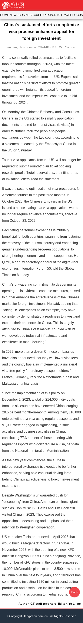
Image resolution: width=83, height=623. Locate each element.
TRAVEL (66, 15)
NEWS (14, 15)
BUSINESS (26, 15)
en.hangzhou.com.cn (21, 47)
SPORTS (54, 15)
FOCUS (77, 15)
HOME (4, 15)
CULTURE (41, 15)
